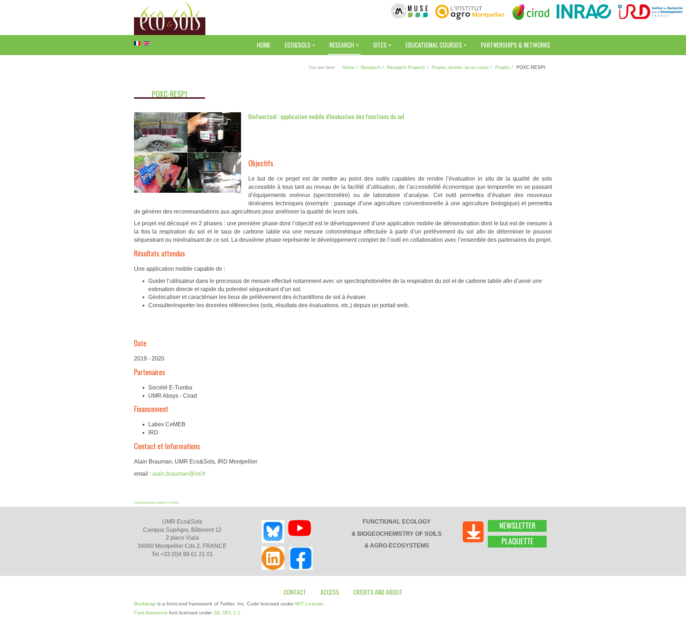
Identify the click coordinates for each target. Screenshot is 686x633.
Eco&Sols (297, 44)
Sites (380, 44)
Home (263, 44)
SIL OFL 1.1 (227, 612)
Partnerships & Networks (515, 44)
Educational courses (434, 44)
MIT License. (309, 604)
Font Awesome (151, 612)
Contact (295, 592)
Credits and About (378, 592)
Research (341, 44)
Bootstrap (145, 604)
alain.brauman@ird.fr (178, 474)
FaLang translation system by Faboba (156, 502)
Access (329, 592)
